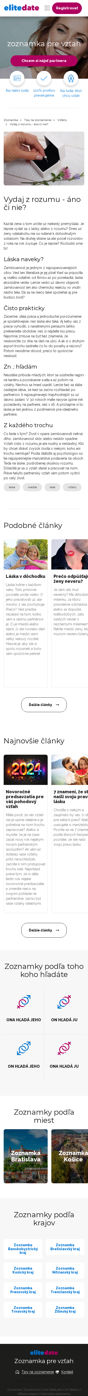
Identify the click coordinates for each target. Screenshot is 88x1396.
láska (12, 487)
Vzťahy (62, 120)
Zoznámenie (32, 1389)
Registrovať (67, 8)
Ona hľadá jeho (52, 1389)
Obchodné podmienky (56, 1394)
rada (52, 487)
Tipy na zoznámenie (37, 120)
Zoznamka (11, 120)
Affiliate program (28, 1394)
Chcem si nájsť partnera (44, 61)
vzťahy (72, 487)
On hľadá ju (72, 1389)
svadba (32, 487)
